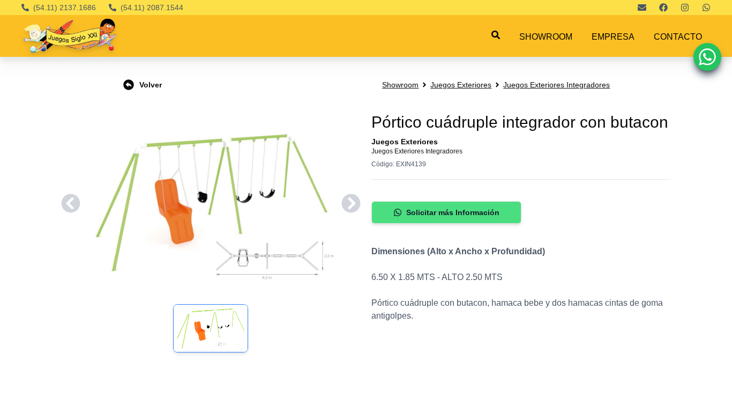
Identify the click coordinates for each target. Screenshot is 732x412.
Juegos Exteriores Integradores (556, 84)
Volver (150, 84)
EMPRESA (613, 36)
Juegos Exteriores (460, 84)
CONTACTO (678, 36)
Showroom (400, 84)
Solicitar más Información (452, 212)
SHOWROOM (545, 36)
